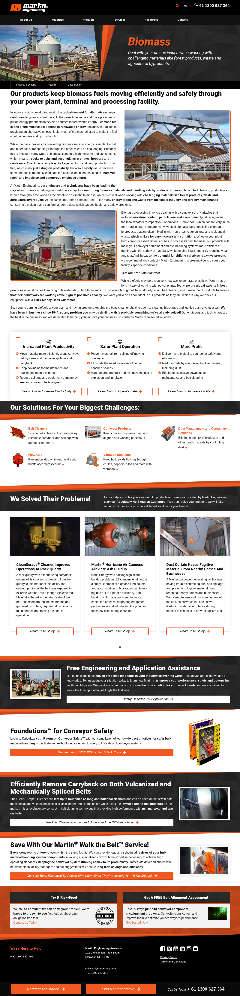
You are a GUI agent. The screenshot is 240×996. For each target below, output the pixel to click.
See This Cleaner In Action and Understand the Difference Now (89, 822)
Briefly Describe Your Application (146, 699)
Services (120, 19)
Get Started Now (137, 922)
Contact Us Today (25, 922)
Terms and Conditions (173, 961)
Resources (151, 19)
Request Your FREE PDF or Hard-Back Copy (90, 752)
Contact (183, 19)
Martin (29, 7)
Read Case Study (43, 631)
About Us (26, 19)
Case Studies (75, 84)
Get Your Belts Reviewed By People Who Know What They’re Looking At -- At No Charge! (90, 876)
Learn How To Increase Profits (189, 391)
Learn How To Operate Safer (118, 391)
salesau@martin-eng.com (100, 968)
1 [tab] (120, 647)
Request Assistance (43, 989)
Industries (57, 19)
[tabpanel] (45, 574)
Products (88, 19)
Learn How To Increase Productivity (47, 391)
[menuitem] (29, 7)
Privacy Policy (168, 957)
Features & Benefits (26, 84)
